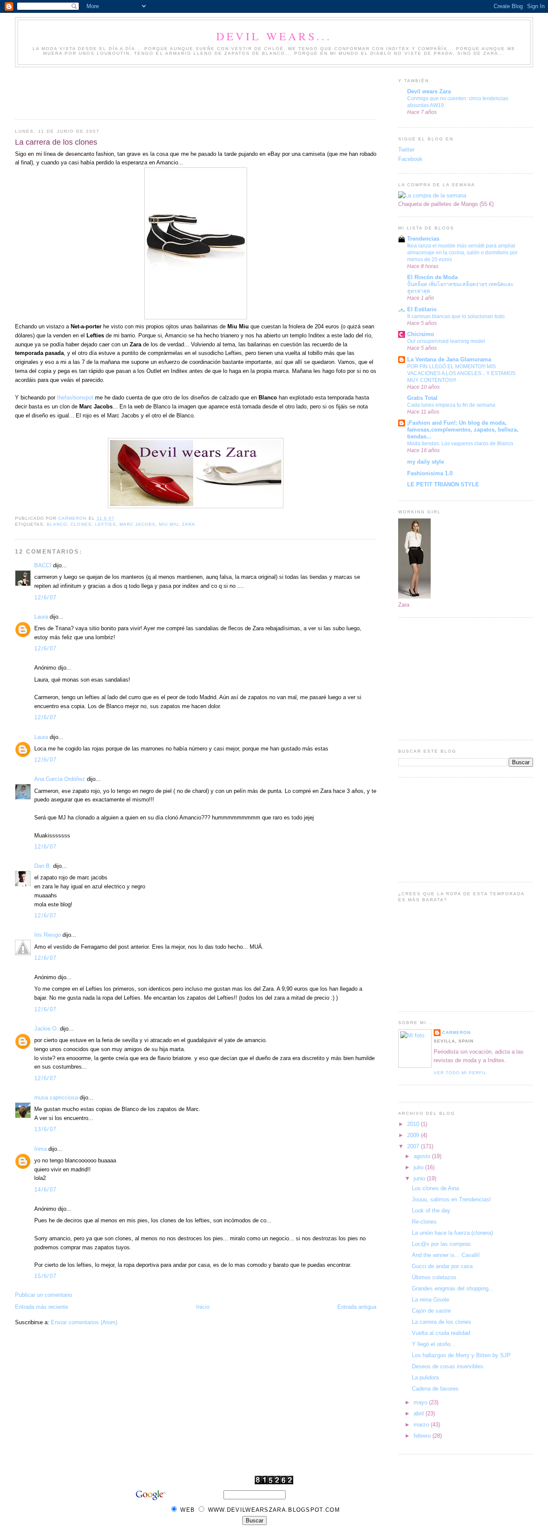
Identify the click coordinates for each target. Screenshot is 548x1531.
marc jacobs (137, 524)
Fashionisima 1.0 (430, 473)
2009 (414, 1135)
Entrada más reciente (41, 1307)
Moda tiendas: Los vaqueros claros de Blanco (460, 444)
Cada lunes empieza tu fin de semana (451, 405)
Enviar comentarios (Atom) (84, 1322)
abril (420, 1413)
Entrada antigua (356, 1307)
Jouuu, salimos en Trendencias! (451, 1199)
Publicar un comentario (43, 1295)
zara (188, 524)
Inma (40, 1149)
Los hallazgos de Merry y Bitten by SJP (461, 1355)
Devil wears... (274, 36)
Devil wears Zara (429, 91)
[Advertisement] (171, 90)
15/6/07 (45, 1276)
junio (420, 1178)
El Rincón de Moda (432, 277)
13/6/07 (45, 1129)
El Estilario (422, 309)
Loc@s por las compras (441, 1244)
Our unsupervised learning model (446, 341)
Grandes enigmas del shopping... (453, 1288)
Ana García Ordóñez (59, 779)
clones (81, 524)
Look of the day (431, 1210)
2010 (414, 1124)
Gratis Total (422, 398)
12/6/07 (45, 597)
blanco (57, 524)
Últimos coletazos (434, 1277)
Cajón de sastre (431, 1311)
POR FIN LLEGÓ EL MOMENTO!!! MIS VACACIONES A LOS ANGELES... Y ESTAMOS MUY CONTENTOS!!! (461, 373)
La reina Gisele (430, 1299)
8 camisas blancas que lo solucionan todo (456, 316)
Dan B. (42, 866)
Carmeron (456, 1032)
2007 (414, 1146)
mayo (421, 1402)
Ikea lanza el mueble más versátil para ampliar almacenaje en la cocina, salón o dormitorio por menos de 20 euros (462, 252)
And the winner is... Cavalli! (446, 1255)
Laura (41, 617)
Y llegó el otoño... (434, 1344)
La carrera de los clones (441, 1322)
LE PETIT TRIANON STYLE (443, 484)
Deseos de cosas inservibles (447, 1366)
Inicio (202, 1307)
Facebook (410, 159)
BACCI (42, 565)
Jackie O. (46, 1028)
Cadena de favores (435, 1388)
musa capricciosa (56, 1097)
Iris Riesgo (47, 935)
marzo (422, 1424)
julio (419, 1167)
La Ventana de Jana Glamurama (449, 359)
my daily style (425, 462)
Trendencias (423, 238)
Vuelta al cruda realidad (441, 1333)
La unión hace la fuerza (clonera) (452, 1233)
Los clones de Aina (435, 1188)
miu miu (169, 524)
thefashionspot (75, 397)
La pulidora (425, 1377)
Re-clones (424, 1221)
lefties (105, 524)
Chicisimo (420, 334)
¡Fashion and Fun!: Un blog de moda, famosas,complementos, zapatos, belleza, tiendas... (462, 430)
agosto (423, 1156)
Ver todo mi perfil (460, 1072)
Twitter (406, 149)
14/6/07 (45, 1189)
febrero (423, 1436)
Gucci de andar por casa (442, 1266)
